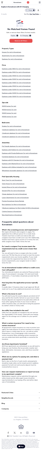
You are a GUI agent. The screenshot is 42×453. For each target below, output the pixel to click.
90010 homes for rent (9, 106)
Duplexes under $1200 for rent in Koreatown (16, 79)
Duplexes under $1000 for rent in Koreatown (16, 76)
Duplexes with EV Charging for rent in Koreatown (18, 160)
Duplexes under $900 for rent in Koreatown (16, 72)
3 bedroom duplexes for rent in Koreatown (16, 137)
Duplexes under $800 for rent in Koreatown (16, 69)
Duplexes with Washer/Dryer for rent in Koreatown (18, 163)
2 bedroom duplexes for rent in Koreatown (16, 133)
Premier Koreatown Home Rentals (13, 201)
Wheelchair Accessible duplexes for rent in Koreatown (19, 170)
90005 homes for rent (9, 113)
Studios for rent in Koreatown (11, 126)
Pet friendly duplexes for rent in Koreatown (16, 146)
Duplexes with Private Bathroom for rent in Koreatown (19, 153)
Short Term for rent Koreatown (12, 180)
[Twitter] (14, 433)
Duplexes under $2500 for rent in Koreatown (16, 93)
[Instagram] (27, 433)
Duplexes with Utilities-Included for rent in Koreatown (19, 167)
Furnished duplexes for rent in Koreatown (15, 157)
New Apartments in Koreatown (12, 215)
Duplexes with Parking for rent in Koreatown (16, 150)
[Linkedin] (21, 433)
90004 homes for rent (9, 110)
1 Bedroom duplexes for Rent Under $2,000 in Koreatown (20, 208)
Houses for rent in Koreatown (11, 52)
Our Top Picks (34, 14)
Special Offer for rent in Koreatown (13, 190)
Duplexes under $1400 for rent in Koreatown (16, 83)
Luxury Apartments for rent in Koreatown (15, 197)
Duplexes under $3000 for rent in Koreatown (16, 96)
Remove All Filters (21, 41)
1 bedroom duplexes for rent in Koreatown (15, 130)
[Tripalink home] (2, 2)
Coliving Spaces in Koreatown (11, 211)
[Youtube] (34, 433)
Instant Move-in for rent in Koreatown (14, 187)
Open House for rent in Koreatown (13, 184)
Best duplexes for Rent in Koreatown (14, 204)
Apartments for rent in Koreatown (13, 56)
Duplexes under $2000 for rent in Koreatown (16, 89)
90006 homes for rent (9, 116)
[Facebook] (8, 433)
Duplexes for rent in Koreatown (12, 59)
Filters (31, 10)
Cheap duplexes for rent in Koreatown (14, 194)
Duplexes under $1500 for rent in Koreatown (16, 86)
